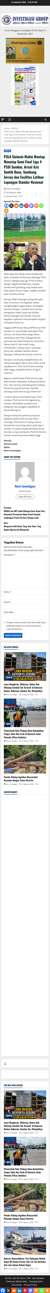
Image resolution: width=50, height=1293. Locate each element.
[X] (11, 205)
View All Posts (25, 496)
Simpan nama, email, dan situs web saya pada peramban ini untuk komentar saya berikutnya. (26, 625)
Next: (22, 526)
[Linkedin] (21, 205)
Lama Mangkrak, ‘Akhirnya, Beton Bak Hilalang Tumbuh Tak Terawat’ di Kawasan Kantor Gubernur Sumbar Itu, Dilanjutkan (23, 687)
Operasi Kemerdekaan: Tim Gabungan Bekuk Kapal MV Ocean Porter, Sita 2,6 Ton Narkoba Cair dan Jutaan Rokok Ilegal (25, 1262)
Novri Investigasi (13, 188)
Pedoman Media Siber (16, 1281)
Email (7, 602)
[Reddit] (16, 205)
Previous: (24, 512)
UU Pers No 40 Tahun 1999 (18, 1278)
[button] (2, 119)
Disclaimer (17, 1284)
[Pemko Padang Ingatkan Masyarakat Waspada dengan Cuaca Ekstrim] (25, 759)
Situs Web (8, 612)
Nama (7, 591)
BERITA (7, 151)
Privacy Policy (30, 1284)
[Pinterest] (26, 205)
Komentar (9, 554)
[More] (6, 211)
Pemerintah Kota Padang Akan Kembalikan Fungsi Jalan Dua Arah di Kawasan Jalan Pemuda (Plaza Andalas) (24, 734)
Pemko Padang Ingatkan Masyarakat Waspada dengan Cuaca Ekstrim (21, 778)
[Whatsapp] (41, 205)
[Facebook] (6, 205)
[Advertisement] (25, 822)
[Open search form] (46, 119)
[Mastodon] (31, 205)
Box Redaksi (38, 1278)
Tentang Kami (36, 1281)
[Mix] (36, 205)
